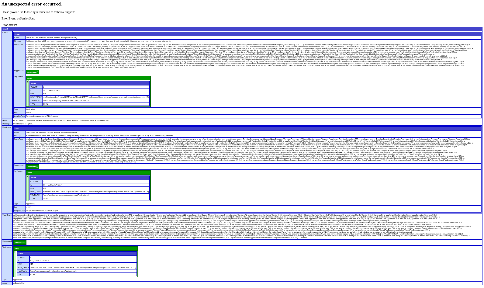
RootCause (6, 127)
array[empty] (32, 72)
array (29, 78)
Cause (5, 33)
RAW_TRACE (36, 97)
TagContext (18, 77)
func (16, 113)
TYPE (32, 104)
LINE (32, 94)
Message (17, 41)
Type (16, 109)
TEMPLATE (35, 101)
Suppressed (18, 71)
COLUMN (34, 87)
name (4, 283)
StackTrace (18, 45)
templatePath (19, 116)
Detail (16, 38)
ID (31, 90)
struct (5, 29)
